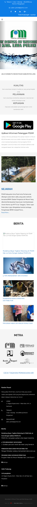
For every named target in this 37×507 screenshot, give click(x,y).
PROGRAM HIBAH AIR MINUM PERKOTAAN (18, 323)
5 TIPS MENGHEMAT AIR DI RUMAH (15, 276)
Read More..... (5, 212)
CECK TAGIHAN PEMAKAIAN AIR (19, 373)
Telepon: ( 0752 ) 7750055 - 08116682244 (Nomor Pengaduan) (19, 3)
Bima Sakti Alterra (18, 503)
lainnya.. (5, 462)
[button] (3, 45)
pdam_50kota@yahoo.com (19, 7)
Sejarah (7, 189)
